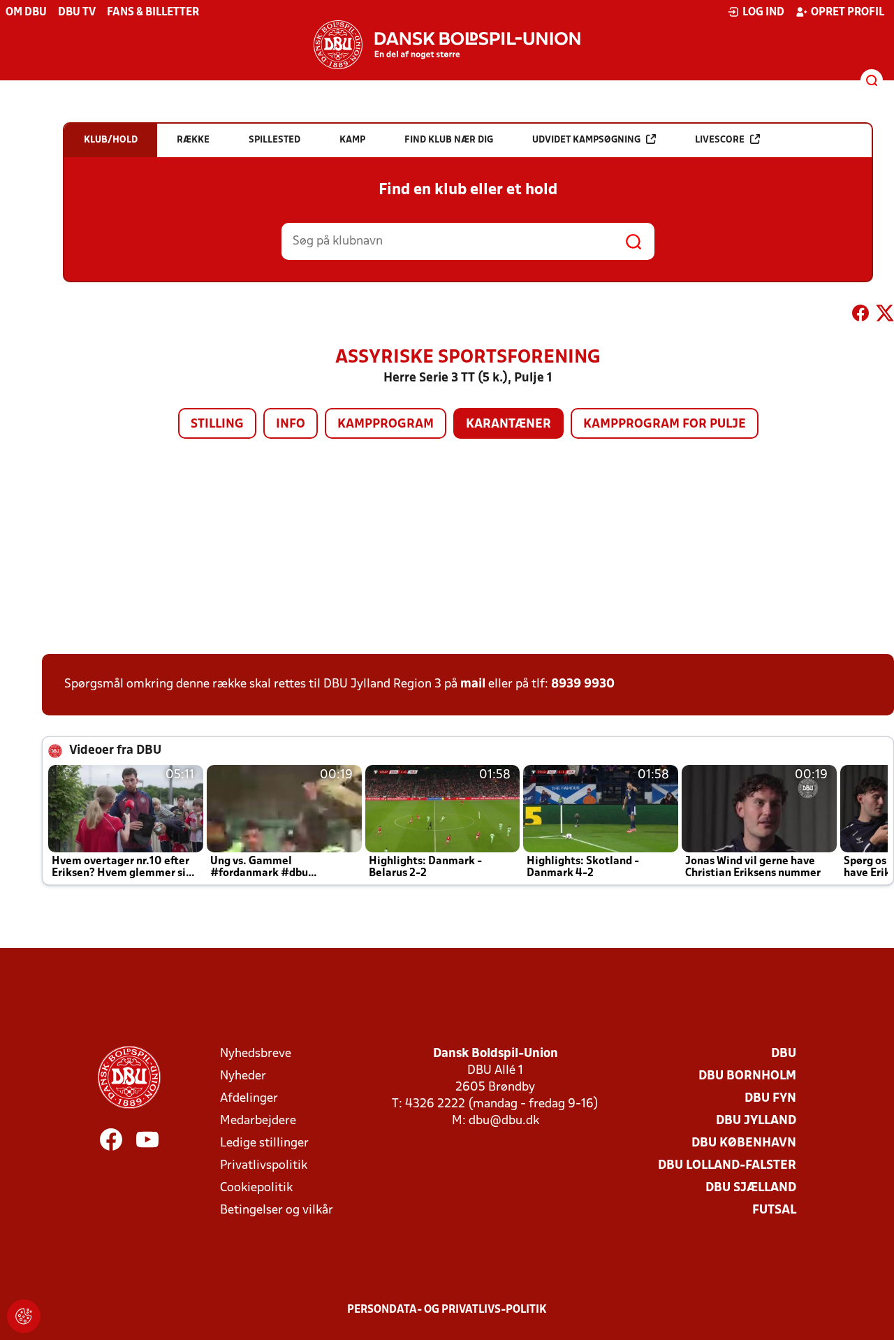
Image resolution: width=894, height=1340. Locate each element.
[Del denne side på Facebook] (860, 316)
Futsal (774, 1210)
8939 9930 (583, 684)
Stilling (217, 424)
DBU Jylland (756, 1121)
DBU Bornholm (747, 1076)
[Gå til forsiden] (447, 44)
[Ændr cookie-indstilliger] (24, 1316)
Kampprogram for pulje (664, 424)
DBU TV (77, 12)
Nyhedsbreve (255, 1054)
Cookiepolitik (256, 1188)
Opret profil (847, 12)
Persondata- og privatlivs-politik (447, 1310)
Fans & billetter (153, 12)
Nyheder (243, 1076)
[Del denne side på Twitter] (885, 316)
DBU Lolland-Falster (727, 1166)
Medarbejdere (258, 1121)
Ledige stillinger (264, 1143)
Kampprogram (385, 424)
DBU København (743, 1143)
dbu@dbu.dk (504, 1121)
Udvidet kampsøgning (586, 140)
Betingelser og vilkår (276, 1210)
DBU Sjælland (750, 1188)
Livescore (720, 140)
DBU (783, 1054)
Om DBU (26, 12)
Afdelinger (249, 1099)
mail (472, 684)
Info (290, 424)
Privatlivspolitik (263, 1166)
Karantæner (508, 424)
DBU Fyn (770, 1099)
